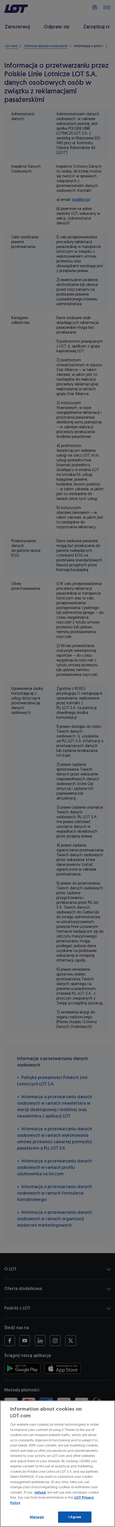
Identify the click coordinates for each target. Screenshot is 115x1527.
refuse (40, 1492)
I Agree (74, 1517)
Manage (37, 1517)
